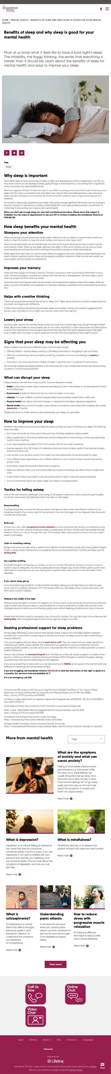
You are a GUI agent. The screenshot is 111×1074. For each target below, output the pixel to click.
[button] (107, 8)
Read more (63, 799)
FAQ (59, 1040)
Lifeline (93, 1067)
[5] (20, 638)
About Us (47, 1040)
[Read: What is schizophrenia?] (21, 897)
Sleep (8, 167)
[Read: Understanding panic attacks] (55, 897)
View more (56, 964)
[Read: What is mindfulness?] (81, 822)
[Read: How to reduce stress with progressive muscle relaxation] (89, 897)
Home (5, 20)
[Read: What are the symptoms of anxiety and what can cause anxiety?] (29, 775)
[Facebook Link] (55, 1048)
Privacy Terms (76, 1070)
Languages (88, 1040)
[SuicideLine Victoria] (10, 8)
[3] (75, 311)
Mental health (19, 20)
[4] (96, 333)
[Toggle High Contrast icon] (102, 9)
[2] (45, 259)
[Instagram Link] (64, 1048)
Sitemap (33, 1040)
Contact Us (71, 1040)
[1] (80, 240)
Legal (20, 1040)
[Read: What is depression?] (29, 822)
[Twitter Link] (59, 1049)
